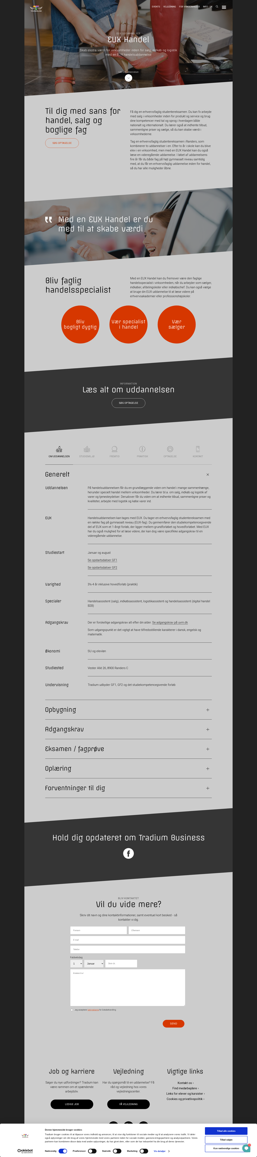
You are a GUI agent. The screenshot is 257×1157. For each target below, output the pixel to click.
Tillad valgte (226, 1139)
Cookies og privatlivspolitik (185, 1099)
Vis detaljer (160, 1151)
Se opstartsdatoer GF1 (102, 560)
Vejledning (169, 6)
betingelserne (93, 1010)
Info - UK (208, 6)
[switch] (92, 1151)
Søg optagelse (62, 143)
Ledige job (72, 1104)
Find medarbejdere (184, 1088)
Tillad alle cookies (226, 1131)
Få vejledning (128, 1104)
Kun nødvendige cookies (226, 1148)
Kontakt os (185, 1083)
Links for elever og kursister (184, 1094)
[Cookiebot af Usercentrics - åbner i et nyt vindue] (25, 1151)
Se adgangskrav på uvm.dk (170, 622)
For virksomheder (189, 6)
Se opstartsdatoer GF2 (102, 567)
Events (156, 6)
